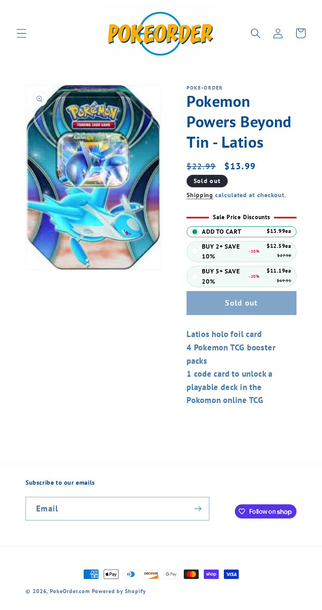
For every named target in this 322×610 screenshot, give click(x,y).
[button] (21, 33)
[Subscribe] (198, 509)
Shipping (200, 195)
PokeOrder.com (70, 591)
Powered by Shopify (119, 591)
